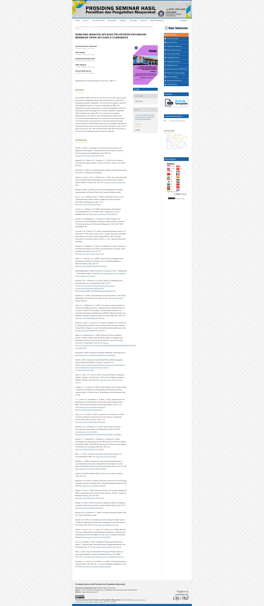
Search (184, 20)
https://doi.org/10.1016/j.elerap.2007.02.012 (89, 156)
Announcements (157, 20)
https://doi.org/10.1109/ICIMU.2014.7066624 (89, 318)
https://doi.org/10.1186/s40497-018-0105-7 (92, 330)
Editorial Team (99, 20)
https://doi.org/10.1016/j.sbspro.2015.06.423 (89, 498)
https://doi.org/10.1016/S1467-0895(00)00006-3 (91, 469)
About (85, 20)
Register (179, 1)
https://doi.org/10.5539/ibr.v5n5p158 (94, 486)
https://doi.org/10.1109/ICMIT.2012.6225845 (89, 449)
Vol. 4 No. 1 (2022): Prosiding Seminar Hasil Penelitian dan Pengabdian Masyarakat (121, 27)
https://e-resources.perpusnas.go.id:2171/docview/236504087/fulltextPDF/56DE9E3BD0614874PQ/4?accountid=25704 (105, 345)
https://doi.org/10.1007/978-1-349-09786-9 (103, 214)
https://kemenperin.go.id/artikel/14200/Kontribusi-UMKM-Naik (95, 355)
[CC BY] (103, 602)
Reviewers (112, 20)
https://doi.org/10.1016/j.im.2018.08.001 (88, 204)
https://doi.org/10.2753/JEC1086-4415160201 (90, 422)
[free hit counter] (171, 198)
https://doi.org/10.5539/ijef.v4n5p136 (106, 525)
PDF (137, 89)
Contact (143, 20)
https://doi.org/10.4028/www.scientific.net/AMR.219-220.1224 (104, 557)
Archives (133, 20)
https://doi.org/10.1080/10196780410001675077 (91, 266)
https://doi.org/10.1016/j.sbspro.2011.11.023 (89, 254)
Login (187, 1)
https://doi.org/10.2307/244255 (106, 456)
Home (77, 20)
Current (123, 20)
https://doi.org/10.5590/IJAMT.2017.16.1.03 (107, 547)
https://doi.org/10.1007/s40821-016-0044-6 (89, 508)
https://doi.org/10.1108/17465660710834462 (96, 566)
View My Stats (180, 198)
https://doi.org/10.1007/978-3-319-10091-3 (97, 537)
